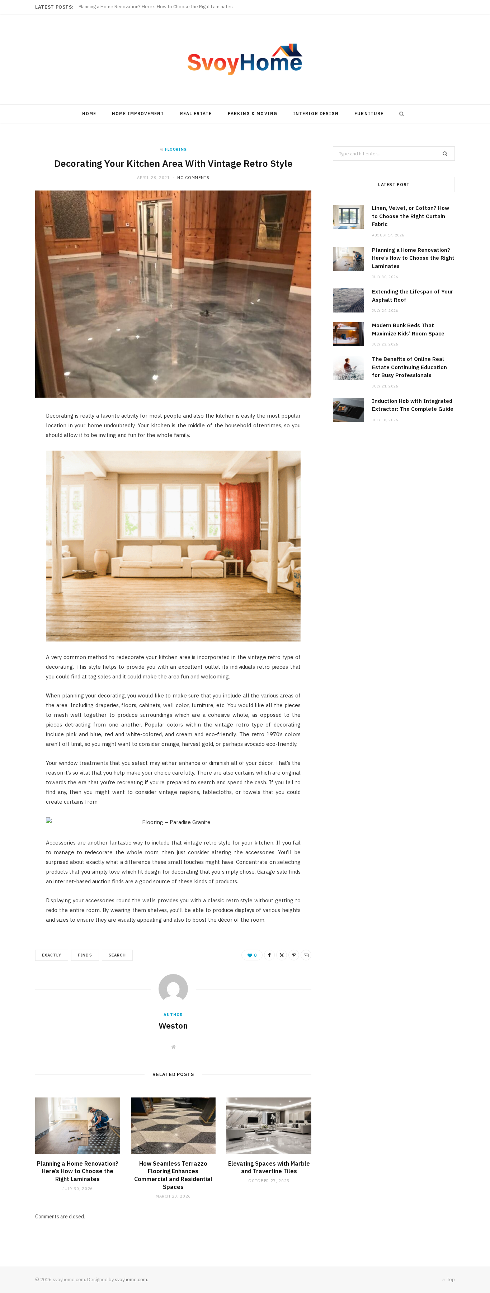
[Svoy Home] (245, 59)
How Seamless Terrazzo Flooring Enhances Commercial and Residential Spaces (173, 1175)
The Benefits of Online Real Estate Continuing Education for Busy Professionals (409, 367)
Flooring (176, 149)
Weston (173, 1025)
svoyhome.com (131, 1279)
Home (89, 113)
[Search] (400, 113)
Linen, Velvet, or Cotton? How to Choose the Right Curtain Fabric (410, 215)
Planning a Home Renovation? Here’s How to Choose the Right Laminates (156, 7)
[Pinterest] (18, 476)
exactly (51, 955)
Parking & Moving (252, 113)
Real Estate (196, 113)
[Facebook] (18, 439)
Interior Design (316, 113)
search (117, 955)
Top (450, 1279)
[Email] (18, 494)
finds (85, 955)
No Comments (193, 177)
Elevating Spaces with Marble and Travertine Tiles (269, 1167)
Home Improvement (138, 113)
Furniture (368, 113)
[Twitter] (18, 457)
